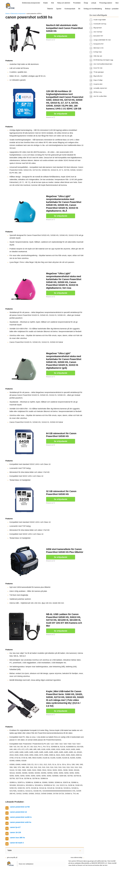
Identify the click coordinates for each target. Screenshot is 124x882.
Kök (52, 3)
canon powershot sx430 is (21, 817)
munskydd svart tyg (99, 24)
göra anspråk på (12, 857)
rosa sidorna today (76, 857)
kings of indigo (97, 80)
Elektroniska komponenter (31, 3)
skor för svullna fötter (100, 96)
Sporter (58, 9)
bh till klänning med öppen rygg (103, 60)
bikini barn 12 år (98, 48)
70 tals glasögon (98, 72)
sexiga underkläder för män (102, 40)
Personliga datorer (105, 3)
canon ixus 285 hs (17, 838)
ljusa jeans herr (98, 36)
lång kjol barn (97, 28)
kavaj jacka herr (98, 44)
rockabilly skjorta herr (100, 88)
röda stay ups (97, 56)
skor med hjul (97, 32)
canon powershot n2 (18, 812)
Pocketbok (77, 3)
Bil (79, 9)
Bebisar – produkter (112, 9)
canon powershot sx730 (20, 807)
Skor (117, 3)
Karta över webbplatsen (26, 864)
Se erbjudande (60, 36)
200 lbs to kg (97, 92)
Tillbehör (50, 9)
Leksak (93, 3)
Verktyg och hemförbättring (93, 9)
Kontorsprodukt (70, 9)
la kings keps (97, 52)
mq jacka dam (97, 84)
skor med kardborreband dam (102, 64)
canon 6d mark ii (17, 843)
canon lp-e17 (15, 827)
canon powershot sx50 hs (20, 822)
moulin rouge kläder (99, 19)
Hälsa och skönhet (63, 3)
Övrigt (86, 3)
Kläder (45, 3)
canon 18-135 (15, 832)
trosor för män (97, 68)
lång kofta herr (97, 76)
